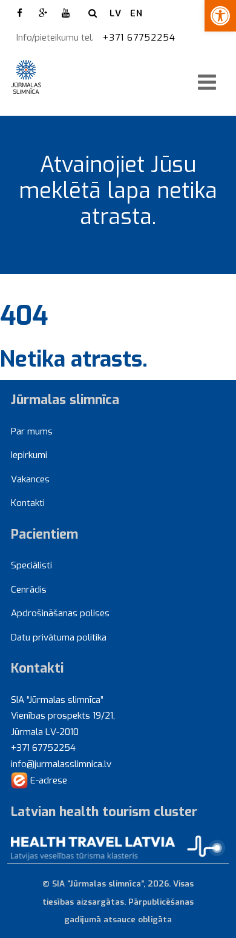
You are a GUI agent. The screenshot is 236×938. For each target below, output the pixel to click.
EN (136, 13)
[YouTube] (66, 13)
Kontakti (28, 503)
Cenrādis (29, 590)
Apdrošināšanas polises (60, 613)
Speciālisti (31, 565)
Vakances (30, 479)
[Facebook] (20, 13)
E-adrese (47, 780)
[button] (220, 16)
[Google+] (43, 13)
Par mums (32, 431)
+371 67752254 (141, 38)
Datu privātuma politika (59, 637)
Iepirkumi (29, 455)
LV (116, 13)
